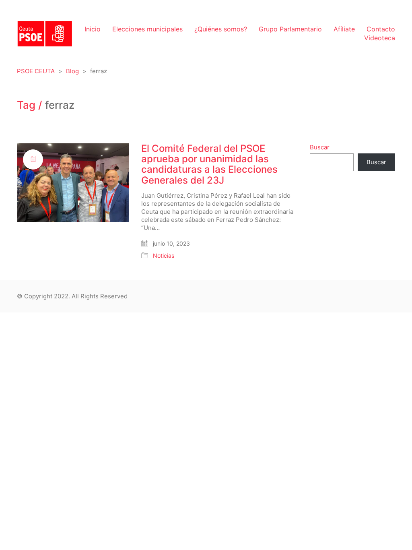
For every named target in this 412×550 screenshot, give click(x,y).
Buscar (320, 147)
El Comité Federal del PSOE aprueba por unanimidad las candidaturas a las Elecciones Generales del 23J (209, 164)
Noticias (163, 255)
